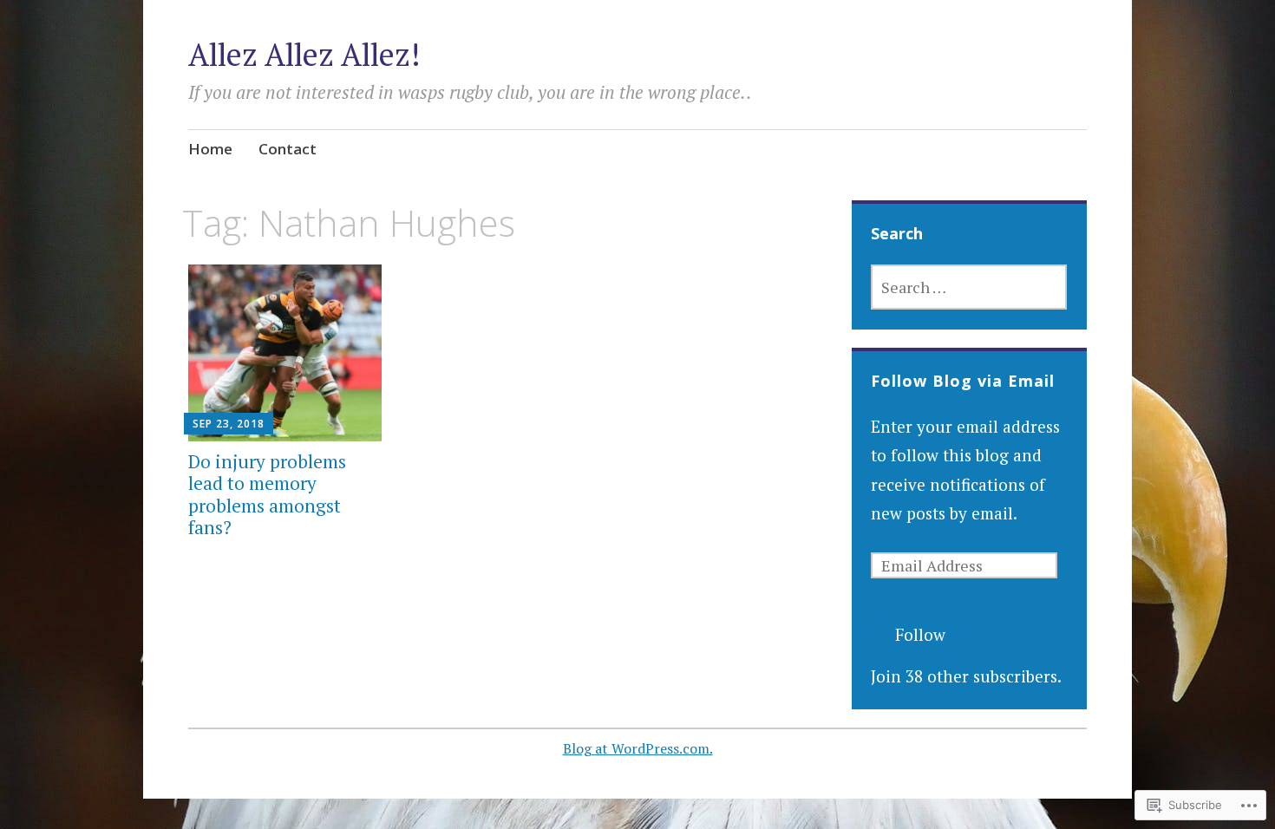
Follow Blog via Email (963, 380)
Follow (920, 634)
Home (210, 149)
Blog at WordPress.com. (638, 748)
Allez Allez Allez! (304, 54)
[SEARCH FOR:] (969, 287)
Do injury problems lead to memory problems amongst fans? (267, 494)
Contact (287, 149)
